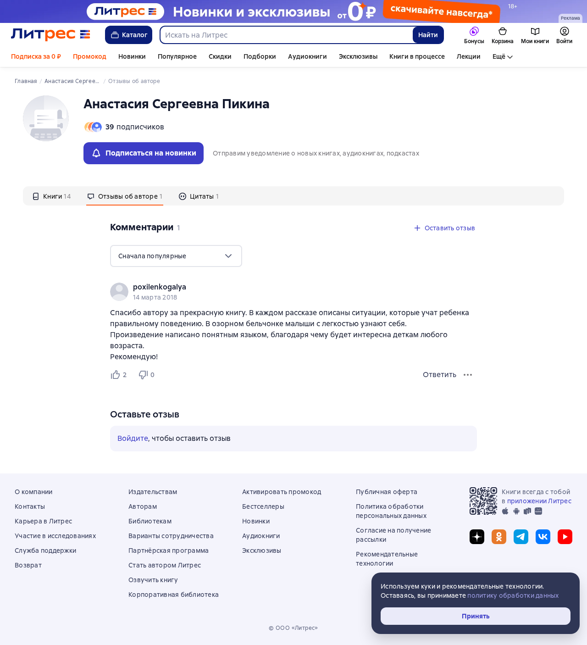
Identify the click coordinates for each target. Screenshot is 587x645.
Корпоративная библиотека (173, 594)
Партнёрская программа (168, 550)
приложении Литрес (539, 501)
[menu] (176, 256)
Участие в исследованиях (55, 536)
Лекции (469, 56)
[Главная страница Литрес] (50, 35)
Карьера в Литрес (43, 521)
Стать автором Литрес (164, 565)
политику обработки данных (513, 595)
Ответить (439, 374)
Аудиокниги (307, 56)
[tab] (51, 196)
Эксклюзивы (358, 56)
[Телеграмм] (521, 536)
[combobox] (286, 35)
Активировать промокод (281, 492)
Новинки (132, 56)
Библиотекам (150, 521)
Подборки (260, 56)
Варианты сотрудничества (171, 536)
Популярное (177, 56)
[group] (293, 292)
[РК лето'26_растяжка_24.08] (293, 11)
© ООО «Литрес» (293, 628)
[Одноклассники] (499, 536)
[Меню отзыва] (468, 374)
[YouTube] (565, 536)
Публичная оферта (386, 492)
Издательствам (152, 492)
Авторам (142, 506)
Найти (428, 35)
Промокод (89, 56)
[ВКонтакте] (543, 536)
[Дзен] (477, 536)
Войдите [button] (132, 438)
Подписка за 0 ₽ (36, 56)
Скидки (220, 56)
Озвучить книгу (153, 580)
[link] (280, 287)
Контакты (30, 506)
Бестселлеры (263, 506)
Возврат (28, 565)
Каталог (135, 35)
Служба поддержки (45, 550)
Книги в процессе (417, 56)
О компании (34, 492)
